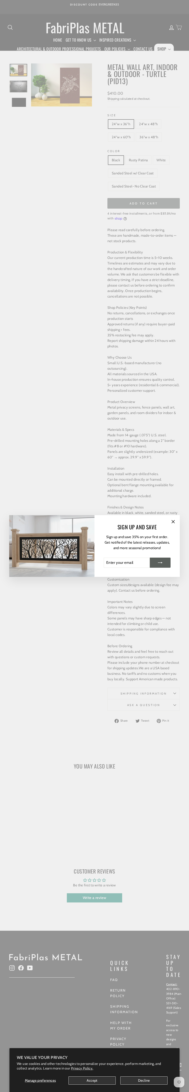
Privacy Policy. (82, 1068)
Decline (144, 1080)
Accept (92, 1080)
